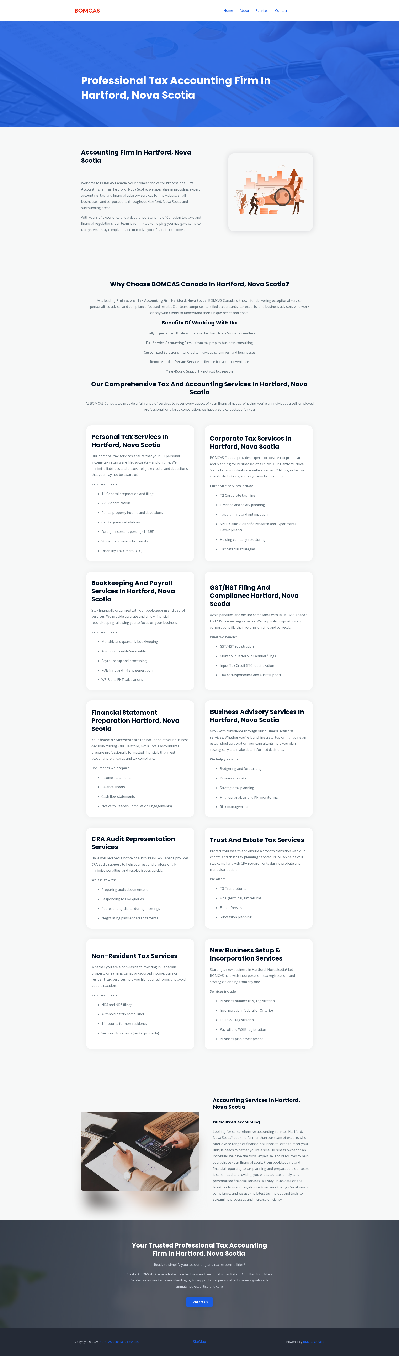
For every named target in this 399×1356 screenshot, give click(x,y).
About (244, 10)
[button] (309, 10)
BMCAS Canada (313, 1342)
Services (262, 10)
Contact (281, 10)
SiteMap (199, 1341)
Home (228, 10)
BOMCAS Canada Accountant (119, 1342)
